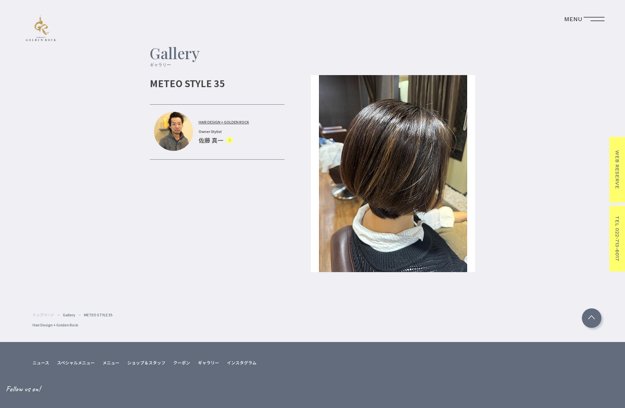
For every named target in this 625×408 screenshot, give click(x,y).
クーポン (181, 363)
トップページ (43, 314)
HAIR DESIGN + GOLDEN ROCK (224, 122)
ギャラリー (208, 363)
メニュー (111, 363)
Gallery (69, 314)
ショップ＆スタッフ (146, 363)
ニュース (41, 363)
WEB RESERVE (617, 169)
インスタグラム (242, 363)
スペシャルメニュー (76, 363)
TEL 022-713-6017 (617, 238)
